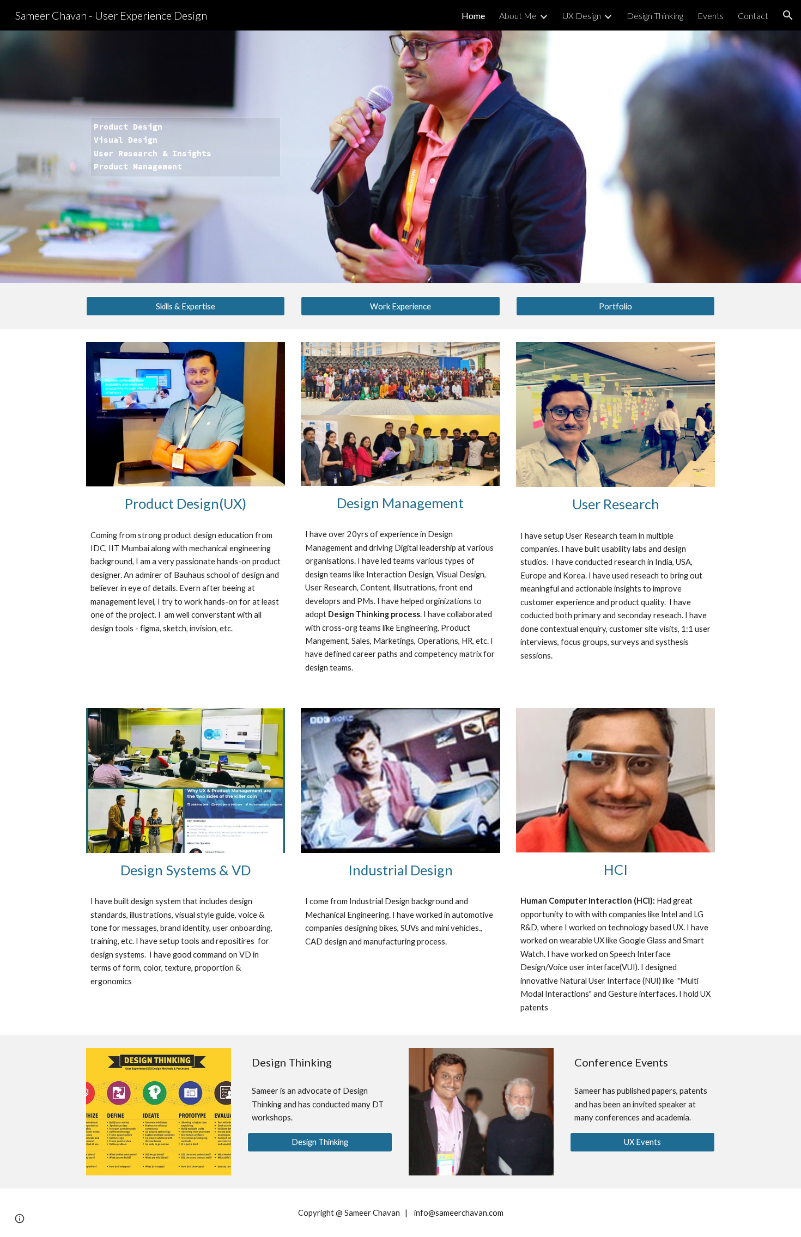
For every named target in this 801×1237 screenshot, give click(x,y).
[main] (185, 157)
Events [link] (710, 15)
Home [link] (473, 15)
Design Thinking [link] (655, 15)
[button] (788, 15)
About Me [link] (518, 15)
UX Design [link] (581, 15)
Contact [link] (753, 15)
